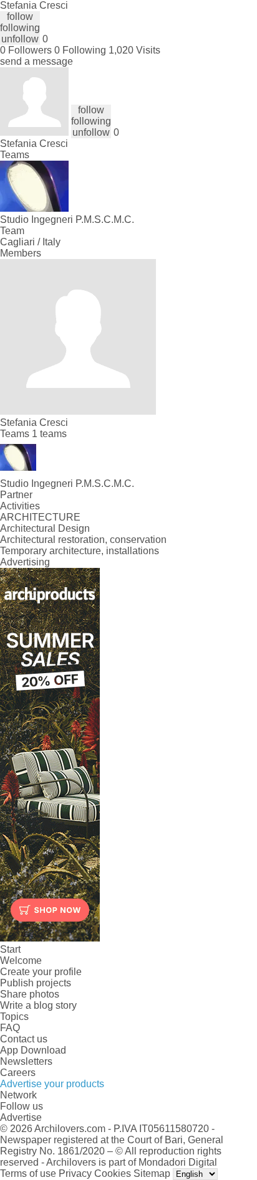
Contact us (23, 1039)
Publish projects (35, 983)
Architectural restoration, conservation (83, 539)
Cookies (112, 1173)
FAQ (10, 1027)
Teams (14, 154)
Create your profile (41, 971)
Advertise (21, 1117)
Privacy (75, 1173)
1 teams (49, 433)
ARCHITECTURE (40, 517)
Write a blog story (38, 1005)
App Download (33, 1050)
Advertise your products (52, 1084)
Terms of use (28, 1173)
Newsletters (26, 1061)
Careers (18, 1072)
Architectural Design (45, 528)
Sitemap (151, 1173)
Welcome (21, 960)
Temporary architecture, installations (79, 550)
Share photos (29, 994)
